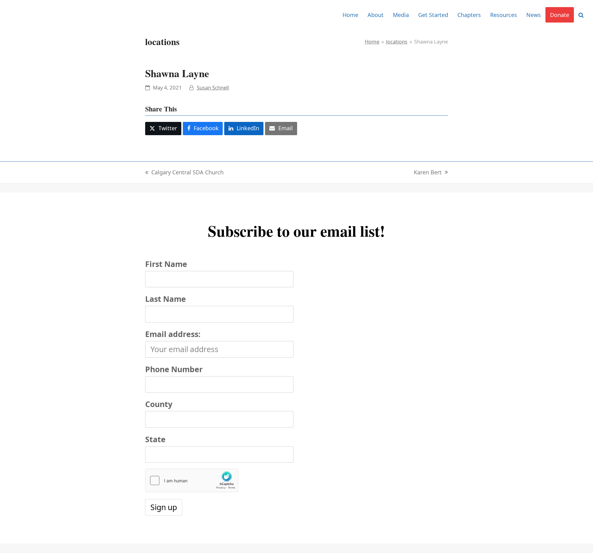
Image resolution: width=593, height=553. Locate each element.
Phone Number (174, 369)
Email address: (172, 334)
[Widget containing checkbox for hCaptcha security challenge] (191, 480)
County (158, 404)
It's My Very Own (37, 14)
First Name (166, 264)
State (155, 439)
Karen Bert (428, 172)
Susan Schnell (213, 87)
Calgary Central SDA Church (184, 172)
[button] (581, 15)
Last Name (165, 298)
